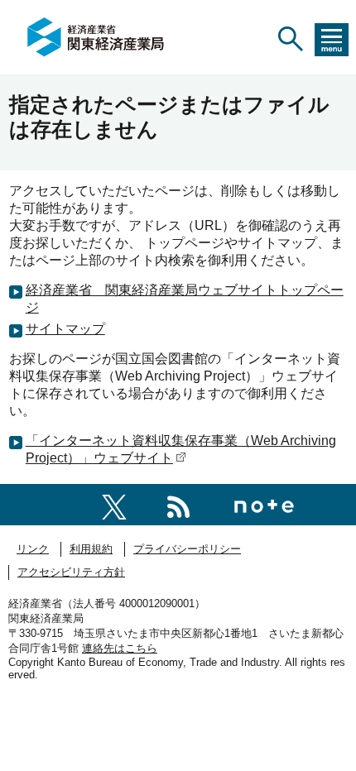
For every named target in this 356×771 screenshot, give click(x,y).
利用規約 (91, 549)
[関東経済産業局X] (114, 504)
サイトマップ (65, 329)
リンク (33, 549)
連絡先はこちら (119, 648)
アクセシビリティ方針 (71, 572)
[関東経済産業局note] (264, 504)
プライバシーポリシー (187, 549)
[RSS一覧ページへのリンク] (178, 504)
